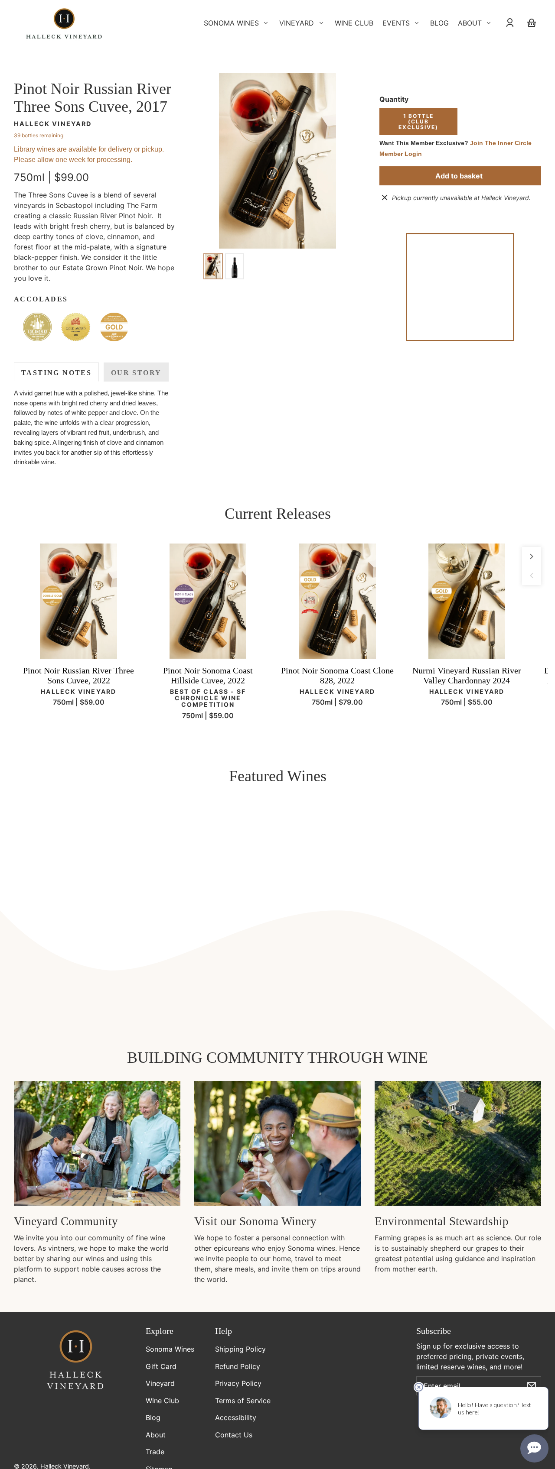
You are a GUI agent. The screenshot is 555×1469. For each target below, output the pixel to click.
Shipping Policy (240, 1349)
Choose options (78, 645)
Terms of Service (243, 1400)
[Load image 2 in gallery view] (234, 266)
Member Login (400, 153)
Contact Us (233, 1434)
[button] (37, 327)
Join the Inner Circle (501, 142)
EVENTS (396, 23)
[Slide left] (531, 575)
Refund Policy (237, 1366)
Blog (153, 1417)
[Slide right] (531, 556)
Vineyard (160, 1383)
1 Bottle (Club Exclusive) (418, 121)
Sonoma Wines (170, 1349)
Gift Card (161, 1366)
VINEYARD (296, 23)
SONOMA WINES (231, 23)
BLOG (439, 23)
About (156, 1434)
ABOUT (470, 23)
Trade (155, 1451)
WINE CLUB (354, 23)
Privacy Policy (238, 1383)
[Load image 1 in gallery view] (212, 266)
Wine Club (162, 1400)
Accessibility (235, 1417)
